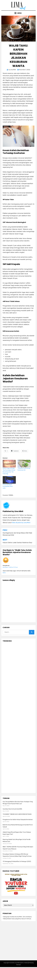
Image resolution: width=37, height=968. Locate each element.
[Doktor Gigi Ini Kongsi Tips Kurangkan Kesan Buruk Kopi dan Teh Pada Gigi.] (9, 463)
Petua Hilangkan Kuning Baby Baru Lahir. (8, 486)
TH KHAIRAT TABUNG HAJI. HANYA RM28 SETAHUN (17, 814)
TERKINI (10, 495)
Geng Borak (6, 565)
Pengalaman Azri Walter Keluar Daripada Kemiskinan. (18, 819)
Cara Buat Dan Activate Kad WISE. (12, 809)
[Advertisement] (18, 717)
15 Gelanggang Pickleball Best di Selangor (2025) (17, 861)
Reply (4, 572)
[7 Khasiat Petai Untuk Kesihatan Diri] (24, 463)
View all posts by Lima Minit (21, 522)
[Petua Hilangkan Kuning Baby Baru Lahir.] (9, 480)
